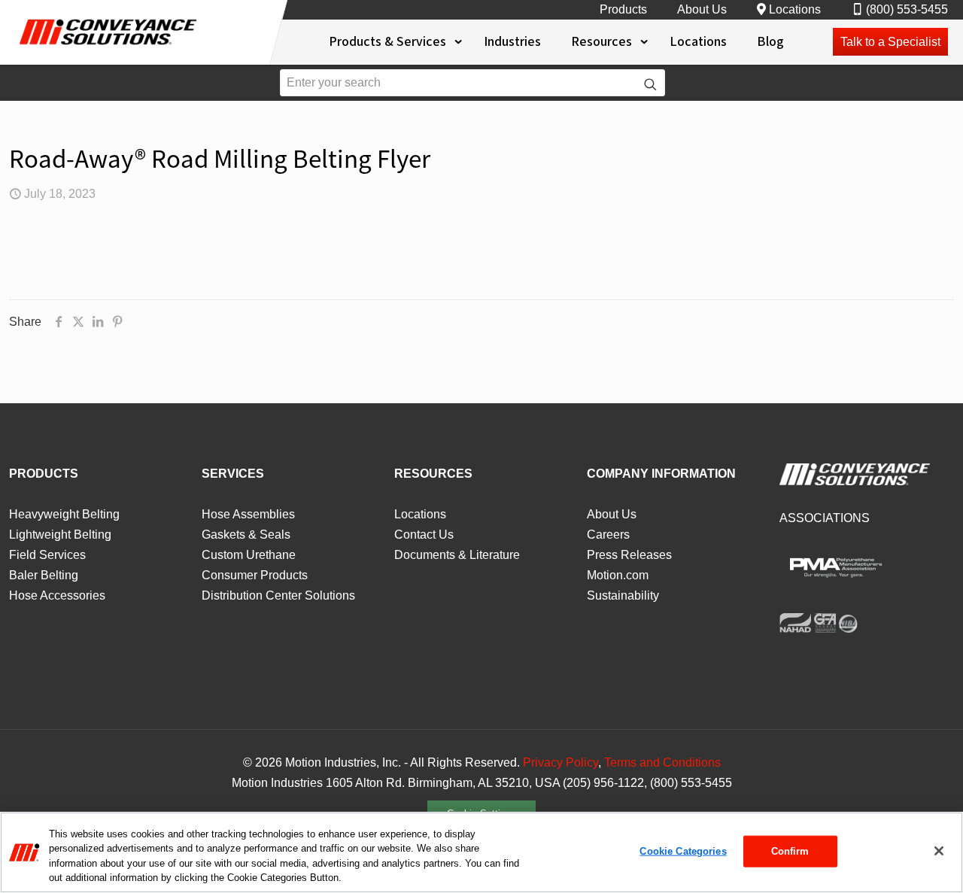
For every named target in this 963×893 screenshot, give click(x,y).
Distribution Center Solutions (278, 595)
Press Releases (629, 554)
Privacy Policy (560, 762)
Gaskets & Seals (246, 534)
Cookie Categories (682, 851)
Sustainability (623, 595)
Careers (608, 534)
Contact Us (424, 534)
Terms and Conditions (662, 762)
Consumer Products (255, 575)
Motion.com (618, 575)
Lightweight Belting (60, 534)
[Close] (938, 850)
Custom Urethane (249, 554)
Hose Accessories (57, 595)
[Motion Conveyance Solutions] (109, 48)
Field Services (47, 554)
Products (623, 9)
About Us (702, 9)
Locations (795, 9)
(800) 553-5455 (907, 9)
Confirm (790, 851)
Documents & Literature (457, 554)
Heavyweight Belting (64, 514)
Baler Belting (43, 575)
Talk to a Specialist (890, 41)
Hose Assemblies (248, 514)
